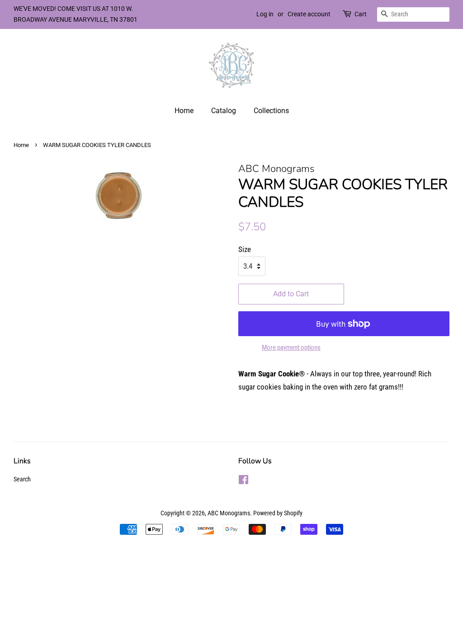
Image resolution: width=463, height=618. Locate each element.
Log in (265, 14)
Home (184, 110)
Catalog (223, 110)
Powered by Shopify (277, 513)
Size (244, 249)
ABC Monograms (229, 513)
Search (22, 479)
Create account (309, 14)
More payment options (291, 347)
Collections (271, 110)
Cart (360, 14)
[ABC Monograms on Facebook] (243, 481)
